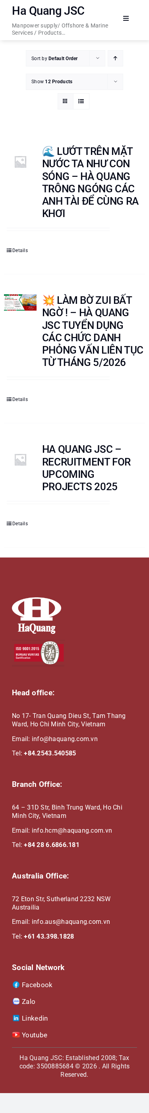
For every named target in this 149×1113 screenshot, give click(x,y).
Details (20, 250)
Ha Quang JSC (48, 11)
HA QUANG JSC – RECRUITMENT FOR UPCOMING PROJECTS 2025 (86, 468)
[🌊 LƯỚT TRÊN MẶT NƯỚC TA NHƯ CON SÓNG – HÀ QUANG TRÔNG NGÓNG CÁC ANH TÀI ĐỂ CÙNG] (20, 161)
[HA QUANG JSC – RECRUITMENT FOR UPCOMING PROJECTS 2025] (20, 459)
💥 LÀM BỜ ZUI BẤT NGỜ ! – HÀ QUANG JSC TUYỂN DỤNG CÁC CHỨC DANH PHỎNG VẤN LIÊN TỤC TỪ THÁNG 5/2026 (92, 331)
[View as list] (81, 101)
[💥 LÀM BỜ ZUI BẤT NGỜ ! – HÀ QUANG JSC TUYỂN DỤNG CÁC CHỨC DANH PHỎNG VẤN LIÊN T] (20, 302)
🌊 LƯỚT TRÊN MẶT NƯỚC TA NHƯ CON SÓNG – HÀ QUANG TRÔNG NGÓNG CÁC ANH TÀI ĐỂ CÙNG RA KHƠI (90, 182)
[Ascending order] (115, 58)
